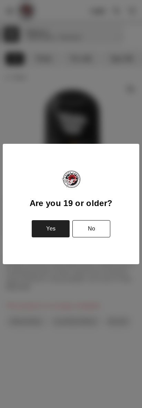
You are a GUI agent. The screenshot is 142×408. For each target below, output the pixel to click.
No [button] (91, 229)
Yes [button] (50, 229)
